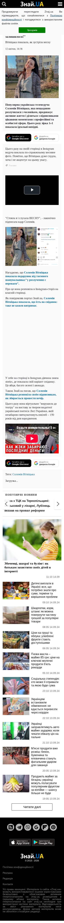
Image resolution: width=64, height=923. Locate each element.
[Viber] (27, 827)
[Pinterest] (53, 827)
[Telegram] (19, 827)
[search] (4, 4)
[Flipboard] (44, 827)
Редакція (8, 878)
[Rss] (10, 827)
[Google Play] (43, 842)
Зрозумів (32, 30)
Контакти (8, 884)
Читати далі (32, 807)
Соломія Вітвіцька (23, 474)
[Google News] (36, 827)
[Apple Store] (20, 842)
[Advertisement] (32, 341)
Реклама (8, 872)
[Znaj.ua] (32, 4)
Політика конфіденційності (18, 867)
